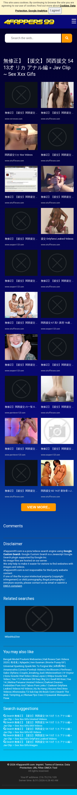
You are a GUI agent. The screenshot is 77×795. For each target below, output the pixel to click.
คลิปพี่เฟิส (59, 666)
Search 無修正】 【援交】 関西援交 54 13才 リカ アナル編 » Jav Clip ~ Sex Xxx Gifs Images (37, 743)
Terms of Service (54, 764)
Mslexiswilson (53, 672)
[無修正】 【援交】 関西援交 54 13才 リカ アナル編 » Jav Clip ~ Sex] (21, 485)
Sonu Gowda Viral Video (17, 676)
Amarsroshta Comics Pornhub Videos (24, 669)
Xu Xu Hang (40, 688)
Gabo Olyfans (10, 672)
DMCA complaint (12, 585)
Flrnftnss (65, 669)
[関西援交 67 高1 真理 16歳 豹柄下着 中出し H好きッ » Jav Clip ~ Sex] (57, 317)
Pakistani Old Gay (30, 679)
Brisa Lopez (39, 676)
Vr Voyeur (68, 672)
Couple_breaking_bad (32, 672)
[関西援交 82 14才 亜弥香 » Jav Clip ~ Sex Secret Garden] (57, 485)
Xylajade (24, 662)
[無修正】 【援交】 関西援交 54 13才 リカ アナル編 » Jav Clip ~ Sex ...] (21, 107)
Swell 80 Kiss (57, 679)
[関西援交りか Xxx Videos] (21, 149)
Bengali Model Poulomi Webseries (22, 659)
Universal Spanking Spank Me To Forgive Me (27, 666)
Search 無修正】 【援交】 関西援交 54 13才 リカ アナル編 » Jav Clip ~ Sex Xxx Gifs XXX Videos (37, 724)
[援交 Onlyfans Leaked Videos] (57, 233)
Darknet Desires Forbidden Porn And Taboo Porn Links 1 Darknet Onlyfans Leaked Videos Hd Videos (35, 685)
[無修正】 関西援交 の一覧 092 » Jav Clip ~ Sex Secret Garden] (21, 401)
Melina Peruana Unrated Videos (25, 682)
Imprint (40, 764)
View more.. (38, 507)
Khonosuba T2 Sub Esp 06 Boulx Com (34, 691)
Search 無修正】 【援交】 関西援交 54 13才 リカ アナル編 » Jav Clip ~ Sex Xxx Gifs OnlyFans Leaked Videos (37, 737)
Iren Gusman (37, 662)
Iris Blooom (53, 669)
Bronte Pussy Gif (55, 662)
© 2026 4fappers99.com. (21, 764)
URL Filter (38, 767)
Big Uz (45, 679)
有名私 (14, 662)
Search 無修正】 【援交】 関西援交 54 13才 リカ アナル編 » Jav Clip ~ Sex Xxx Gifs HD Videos (37, 730)
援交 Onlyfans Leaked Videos (57, 238)
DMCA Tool (50, 767)
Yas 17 (15, 679)
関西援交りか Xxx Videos (19, 154)
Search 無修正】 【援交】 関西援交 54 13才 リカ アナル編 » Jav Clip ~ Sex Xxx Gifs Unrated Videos (37, 717)
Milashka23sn (12, 636)
